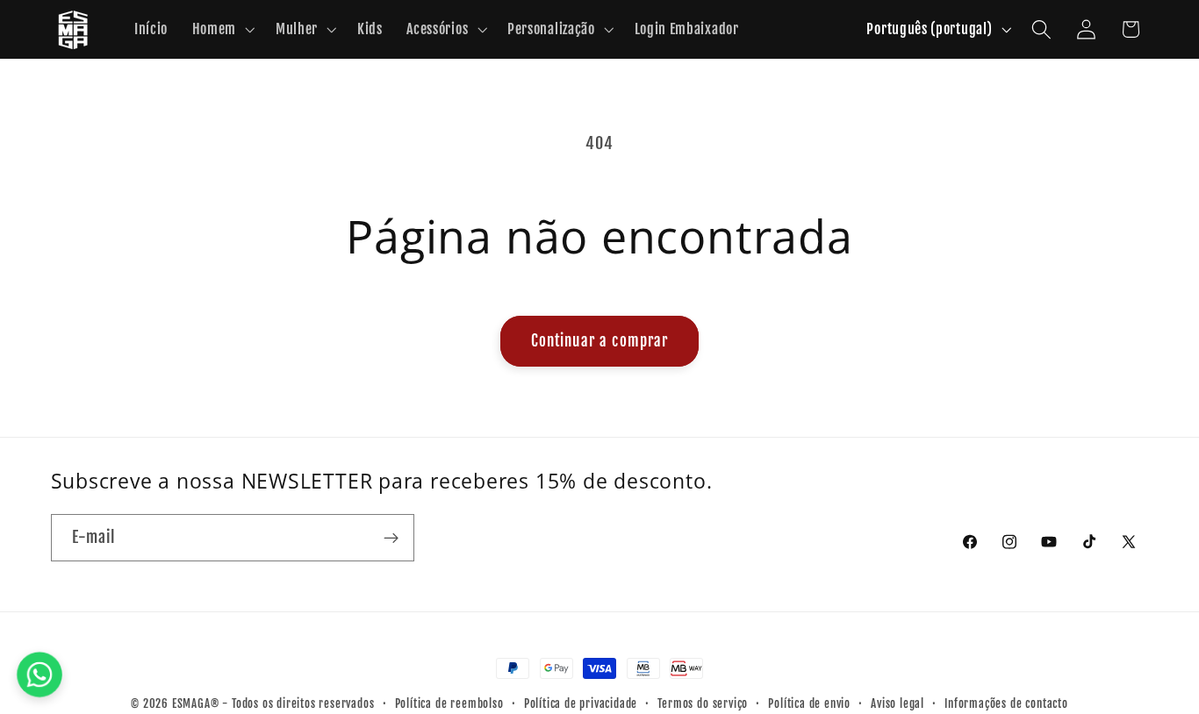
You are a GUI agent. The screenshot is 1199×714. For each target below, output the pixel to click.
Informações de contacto (1006, 703)
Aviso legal (897, 703)
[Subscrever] (391, 537)
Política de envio (809, 703)
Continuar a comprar (600, 341)
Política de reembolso (449, 703)
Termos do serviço (702, 703)
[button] (221, 30)
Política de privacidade (581, 703)
